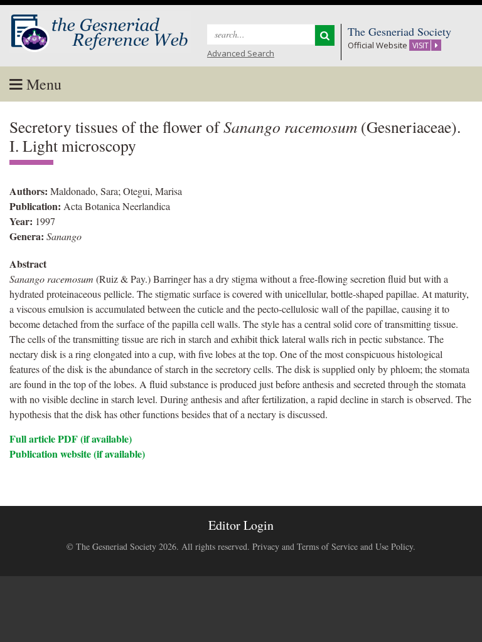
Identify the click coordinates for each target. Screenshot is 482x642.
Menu (42, 84)
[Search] (325, 35)
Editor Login (241, 525)
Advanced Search (240, 53)
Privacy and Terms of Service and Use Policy (332, 546)
